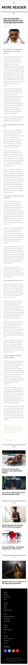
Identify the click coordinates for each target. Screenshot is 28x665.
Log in (19, 661)
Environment (7, 597)
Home (5, 608)
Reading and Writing (9, 616)
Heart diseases (7, 429)
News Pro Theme (16, 659)
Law (5, 632)
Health (5, 605)
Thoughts (6, 641)
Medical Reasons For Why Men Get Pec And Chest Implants (12, 526)
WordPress (15, 661)
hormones (13, 429)
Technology (7, 621)
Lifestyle (11, 425)
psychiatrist (14, 431)
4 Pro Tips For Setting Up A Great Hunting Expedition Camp (13, 493)
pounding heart (7, 431)
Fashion (6, 625)
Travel (5, 643)
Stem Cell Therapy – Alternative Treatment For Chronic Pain (13, 548)
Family (5, 599)
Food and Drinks (8, 630)
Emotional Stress (15, 428)
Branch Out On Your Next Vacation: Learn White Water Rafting (12, 471)
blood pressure (17, 426)
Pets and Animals (8, 638)
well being (13, 432)
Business (6, 594)
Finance (6, 627)
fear (21, 428)
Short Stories (7, 619)
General (6, 603)
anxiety (11, 426)
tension (8, 432)
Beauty (5, 592)
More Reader (14, 7)
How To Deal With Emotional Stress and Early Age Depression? (14, 21)
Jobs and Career (8, 610)
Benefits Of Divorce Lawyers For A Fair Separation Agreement (14, 582)
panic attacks (19, 429)
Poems (5, 614)
